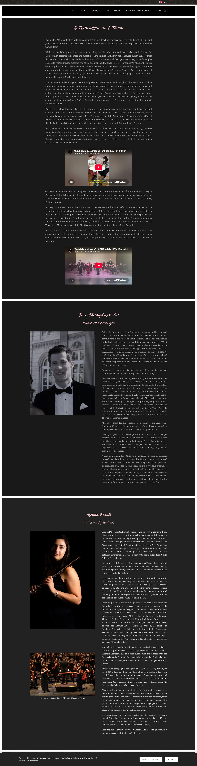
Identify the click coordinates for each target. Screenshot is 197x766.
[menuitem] (73, 11)
